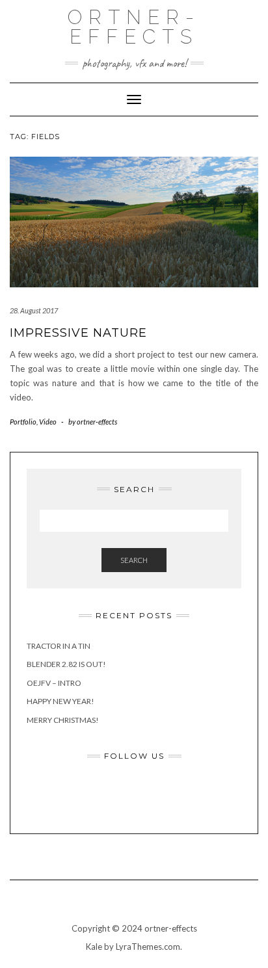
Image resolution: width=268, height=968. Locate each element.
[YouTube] (188, 793)
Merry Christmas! (63, 720)
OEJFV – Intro (54, 683)
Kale (94, 946)
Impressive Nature (78, 333)
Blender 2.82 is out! (66, 664)
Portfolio (23, 421)
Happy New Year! (60, 701)
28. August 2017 (34, 310)
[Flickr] (116, 793)
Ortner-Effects (134, 27)
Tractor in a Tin (58, 646)
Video (48, 421)
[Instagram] (152, 793)
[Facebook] (80, 793)
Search (134, 560)
